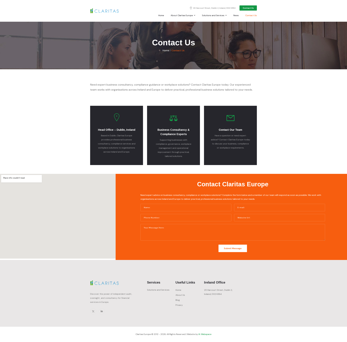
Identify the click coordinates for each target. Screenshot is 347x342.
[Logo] (104, 11)
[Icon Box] (116, 135)
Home (161, 15)
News (236, 15)
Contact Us (251, 15)
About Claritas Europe (182, 15)
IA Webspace (204, 334)
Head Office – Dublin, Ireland (116, 129)
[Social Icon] (93, 311)
